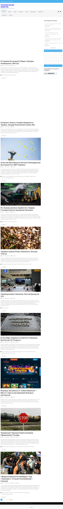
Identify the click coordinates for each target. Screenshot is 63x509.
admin (3, 65)
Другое (10, 15)
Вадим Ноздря (4, 221)
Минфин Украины (32, 351)
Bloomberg (17, 176)
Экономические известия (7, 6)
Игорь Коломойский (6, 492)
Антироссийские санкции (13, 446)
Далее (11, 499)
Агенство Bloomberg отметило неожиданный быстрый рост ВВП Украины (20, 164)
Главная (4, 11)
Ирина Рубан (21, 446)
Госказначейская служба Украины (16, 351)
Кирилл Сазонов (13, 492)
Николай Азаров (20, 492)
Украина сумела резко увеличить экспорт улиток (19, 253)
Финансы (21, 11)
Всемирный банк (10, 177)
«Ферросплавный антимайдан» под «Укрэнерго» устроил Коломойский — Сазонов (17, 479)
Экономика (33, 11)
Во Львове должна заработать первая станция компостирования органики (18, 209)
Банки (14, 11)
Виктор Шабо (4, 177)
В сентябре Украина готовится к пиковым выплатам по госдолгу (19, 339)
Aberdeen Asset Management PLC (8, 176)
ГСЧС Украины (25, 351)
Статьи (31, 507)
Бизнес (9, 11)
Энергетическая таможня (29, 446)
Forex (26, 11)
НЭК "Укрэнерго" (26, 492)
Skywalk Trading (5, 446)
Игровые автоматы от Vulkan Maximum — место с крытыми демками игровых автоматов (19, 393)
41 (7, 499)
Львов (15, 221)
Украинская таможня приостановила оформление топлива (17, 434)
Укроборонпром (5, 307)
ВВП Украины (33, 176)
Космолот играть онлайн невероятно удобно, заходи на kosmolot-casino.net (18, 124)
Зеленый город (11, 221)
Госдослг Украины (5, 351)
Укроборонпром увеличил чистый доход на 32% (20, 295)
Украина (13, 65)
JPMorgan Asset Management (24, 176)
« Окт (48, 65)
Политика (40, 11)
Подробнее (4, 78)
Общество (4, 15)
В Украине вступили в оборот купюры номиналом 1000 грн (17, 62)
